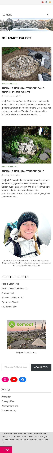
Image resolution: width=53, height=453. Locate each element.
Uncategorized (9, 84)
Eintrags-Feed (8, 401)
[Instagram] (46, 2)
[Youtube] (43, 2)
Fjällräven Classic (10, 302)
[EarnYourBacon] (26, 24)
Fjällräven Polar (9, 307)
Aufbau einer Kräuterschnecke (23, 171)
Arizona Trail (8, 293)
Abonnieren (41, 367)
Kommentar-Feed (10, 406)
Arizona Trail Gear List (12, 297)
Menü (9, 15)
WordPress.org (9, 410)
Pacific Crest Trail (10, 284)
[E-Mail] (49, 2)
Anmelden (6, 397)
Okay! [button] (6, 450)
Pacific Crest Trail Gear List (15, 288)
